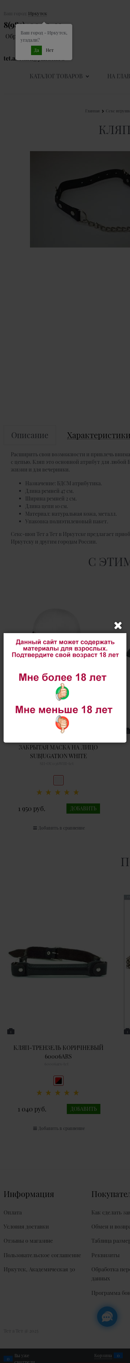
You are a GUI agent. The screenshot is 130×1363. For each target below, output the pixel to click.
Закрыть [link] (118, 625)
